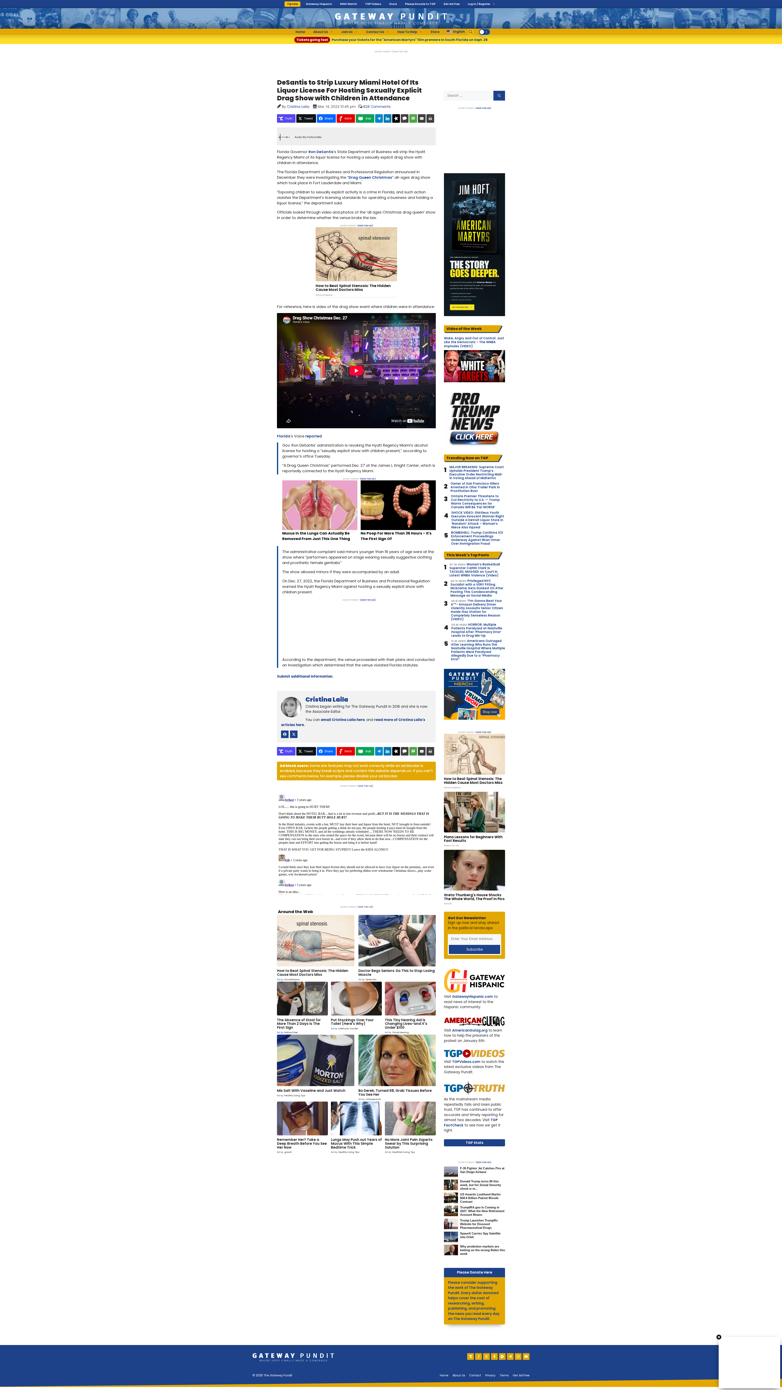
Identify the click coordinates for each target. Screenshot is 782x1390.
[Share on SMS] (413, 118)
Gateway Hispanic (319, 4)
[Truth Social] (470, 1356)
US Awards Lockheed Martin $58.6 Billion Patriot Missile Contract (480, 1198)
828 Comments (377, 106)
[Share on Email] (422, 118)
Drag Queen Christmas (370, 177)
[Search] (499, 96)
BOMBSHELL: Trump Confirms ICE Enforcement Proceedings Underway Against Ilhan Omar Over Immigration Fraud (477, 538)
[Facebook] (494, 1356)
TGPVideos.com (466, 1061)
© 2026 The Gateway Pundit (272, 1375)
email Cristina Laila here (343, 719)
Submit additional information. (305, 676)
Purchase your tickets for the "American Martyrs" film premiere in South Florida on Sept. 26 (392, 39)
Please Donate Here (474, 1272)
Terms (504, 1375)
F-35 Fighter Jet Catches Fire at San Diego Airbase (482, 1170)
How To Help (407, 32)
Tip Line (292, 4)
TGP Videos (373, 4)
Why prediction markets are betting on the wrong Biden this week (482, 1250)
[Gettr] (478, 1356)
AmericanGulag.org (470, 1030)
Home (300, 32)
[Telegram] (510, 1356)
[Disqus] (356, 844)
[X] (486, 1356)
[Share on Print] (430, 118)
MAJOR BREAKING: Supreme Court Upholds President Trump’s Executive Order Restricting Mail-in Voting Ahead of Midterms (476, 472)
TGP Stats (474, 1142)
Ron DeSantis (321, 151)
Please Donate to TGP (420, 4)
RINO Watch (348, 4)
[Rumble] (502, 1356)
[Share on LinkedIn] (387, 118)
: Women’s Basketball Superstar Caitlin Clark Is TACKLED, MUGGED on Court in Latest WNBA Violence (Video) (474, 570)
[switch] (484, 32)
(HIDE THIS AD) (400, 51)
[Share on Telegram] (379, 118)
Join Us (347, 32)
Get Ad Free (452, 4)
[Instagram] (518, 1356)
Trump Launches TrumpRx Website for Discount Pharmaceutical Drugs (479, 1224)
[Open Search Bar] (471, 32)
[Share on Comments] (405, 118)
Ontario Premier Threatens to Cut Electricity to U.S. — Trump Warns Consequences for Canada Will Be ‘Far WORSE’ (475, 501)
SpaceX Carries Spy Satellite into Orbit (480, 1235)
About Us (320, 32)
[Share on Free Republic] (396, 118)
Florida (283, 436)
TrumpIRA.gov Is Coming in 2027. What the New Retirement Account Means (482, 1211)
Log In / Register (479, 4)
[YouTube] (526, 1356)
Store (393, 4)
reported (313, 436)
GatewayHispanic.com (472, 996)
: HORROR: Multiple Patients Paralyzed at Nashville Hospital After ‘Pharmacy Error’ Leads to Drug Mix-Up (476, 630)
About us (459, 1375)
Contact (475, 1375)
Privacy (490, 1375)
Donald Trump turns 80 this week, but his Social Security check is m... (480, 1185)
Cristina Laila (326, 699)
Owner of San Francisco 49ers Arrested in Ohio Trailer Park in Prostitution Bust (475, 487)
